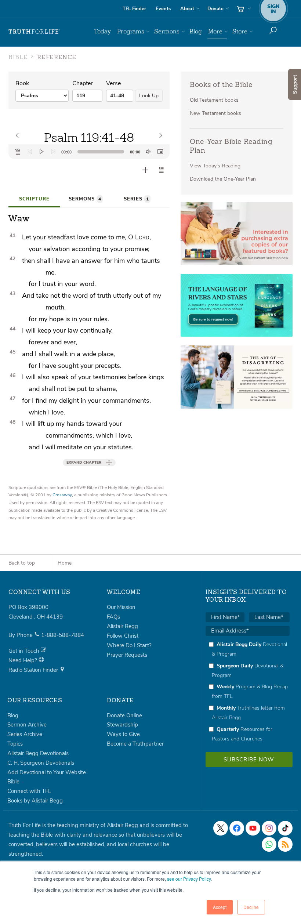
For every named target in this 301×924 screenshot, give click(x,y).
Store (239, 31)
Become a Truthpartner (135, 743)
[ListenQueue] (18, 151)
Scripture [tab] (34, 199)
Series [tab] (136, 199)
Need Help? (23, 660)
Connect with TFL (29, 791)
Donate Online (124, 715)
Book (22, 83)
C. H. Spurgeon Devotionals (40, 763)
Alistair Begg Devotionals (38, 753)
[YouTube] (253, 828)
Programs (130, 31)
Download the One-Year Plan (223, 178)
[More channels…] (285, 844)
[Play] (41, 151)
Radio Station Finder (33, 670)
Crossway (62, 495)
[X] (220, 828)
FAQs (113, 616)
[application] (89, 151)
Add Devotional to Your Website (46, 772)
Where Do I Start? (129, 645)
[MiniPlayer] (160, 151)
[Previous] (29, 151)
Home (65, 562)
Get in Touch (24, 651)
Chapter (82, 83)
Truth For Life (34, 31)
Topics (15, 743)
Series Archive (24, 734)
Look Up (149, 95)
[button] (161, 170)
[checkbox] (248, 691)
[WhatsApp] (269, 844)
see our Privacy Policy (189, 879)
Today (102, 31)
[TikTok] (285, 828)
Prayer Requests (127, 655)
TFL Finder (134, 9)
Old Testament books (214, 100)
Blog (195, 31)
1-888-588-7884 (62, 635)
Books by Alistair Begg (35, 800)
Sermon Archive (27, 724)
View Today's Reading (215, 165)
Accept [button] (219, 907)
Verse (113, 83)
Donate (215, 9)
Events (163, 9)
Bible (13, 781)
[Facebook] (236, 828)
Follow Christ (122, 635)
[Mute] (148, 151)
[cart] (243, 9)
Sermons (166, 31)
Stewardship (122, 724)
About (187, 9)
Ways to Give (123, 734)
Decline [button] (251, 907)
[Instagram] (269, 828)
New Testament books (215, 113)
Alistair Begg (122, 626)
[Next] (53, 151)
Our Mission (121, 607)
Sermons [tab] (85, 199)
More (215, 31)
